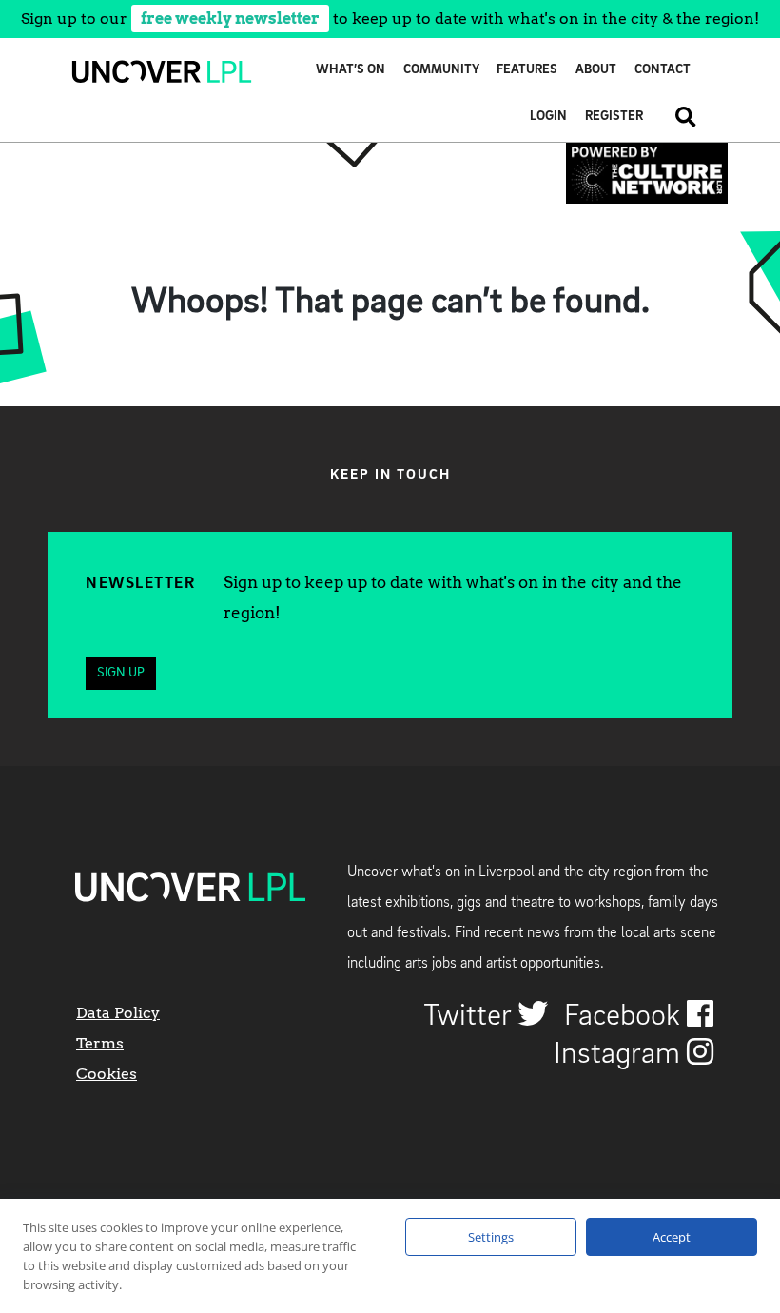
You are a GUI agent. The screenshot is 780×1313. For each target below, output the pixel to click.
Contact (662, 70)
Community (441, 70)
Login (548, 116)
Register (614, 116)
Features (527, 70)
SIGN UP (121, 673)
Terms (100, 1043)
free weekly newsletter (230, 19)
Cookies (106, 1074)
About (595, 70)
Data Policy (118, 1013)
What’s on (350, 70)
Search (678, 116)
